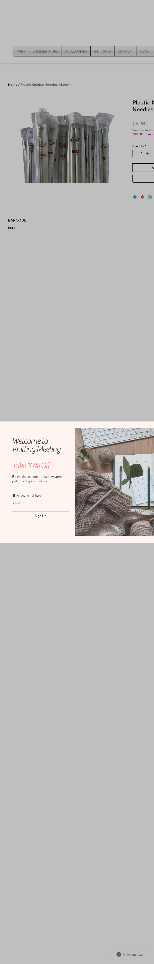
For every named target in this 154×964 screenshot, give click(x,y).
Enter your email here (27, 495)
